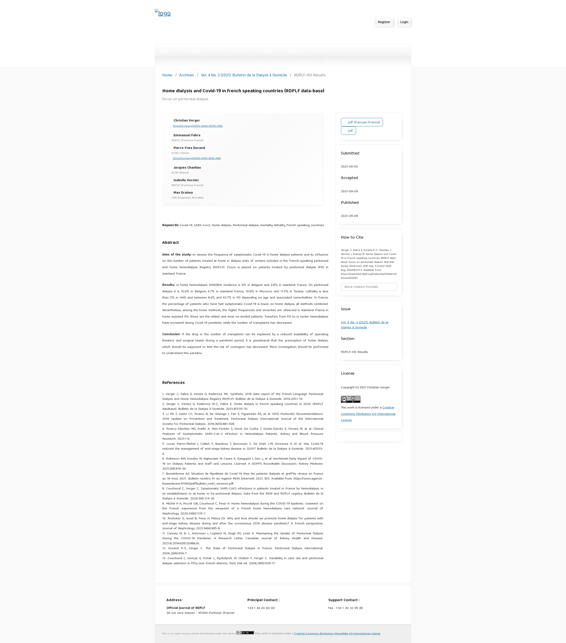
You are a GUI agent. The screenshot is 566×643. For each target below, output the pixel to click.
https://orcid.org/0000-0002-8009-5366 (198, 126)
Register (384, 22)
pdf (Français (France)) (363, 122)
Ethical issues (320, 51)
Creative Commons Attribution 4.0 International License (368, 414)
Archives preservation (227, 62)
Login (404, 22)
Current (214, 51)
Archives (186, 76)
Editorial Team (189, 51)
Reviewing (293, 51)
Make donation (335, 62)
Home (164, 51)
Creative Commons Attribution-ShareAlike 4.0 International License (337, 633)
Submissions (267, 51)
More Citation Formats (361, 287)
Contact (259, 62)
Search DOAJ (304, 62)
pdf (350, 131)
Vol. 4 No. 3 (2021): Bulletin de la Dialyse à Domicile (244, 76)
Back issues (239, 51)
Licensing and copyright (182, 62)
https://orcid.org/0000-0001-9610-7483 (197, 158)
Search (279, 62)
